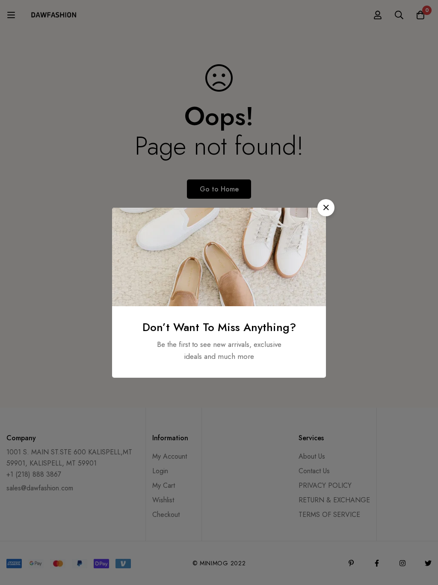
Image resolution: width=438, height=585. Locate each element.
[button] (325, 207)
